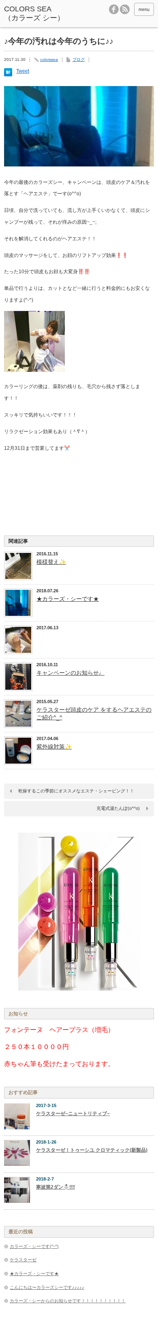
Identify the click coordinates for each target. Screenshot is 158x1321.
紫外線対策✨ (54, 746)
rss (125, 9)
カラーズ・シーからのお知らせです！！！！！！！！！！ (68, 1300)
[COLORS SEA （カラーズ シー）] (35, 13)
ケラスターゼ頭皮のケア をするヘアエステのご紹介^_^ (94, 713)
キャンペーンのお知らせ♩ (70, 672)
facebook (114, 9)
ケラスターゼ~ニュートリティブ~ (73, 1113)
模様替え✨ (51, 562)
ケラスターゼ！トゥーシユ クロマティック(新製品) (91, 1150)
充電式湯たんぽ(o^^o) (118, 808)
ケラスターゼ (23, 1259)
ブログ (79, 59)
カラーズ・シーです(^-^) (34, 1246)
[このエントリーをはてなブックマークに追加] (8, 75)
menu (144, 9)
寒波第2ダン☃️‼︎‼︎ (55, 1187)
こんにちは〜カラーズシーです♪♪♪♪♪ (47, 1287)
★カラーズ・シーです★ (67, 599)
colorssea (49, 59)
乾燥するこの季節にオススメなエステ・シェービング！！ (76, 790)
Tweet (22, 71)
